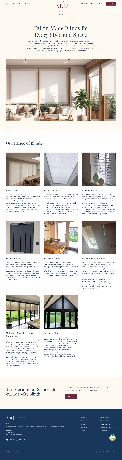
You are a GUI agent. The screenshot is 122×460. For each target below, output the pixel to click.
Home (8, 3)
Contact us (71, 396)
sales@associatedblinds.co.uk (15, 434)
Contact (111, 3)
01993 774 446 (10, 432)
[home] (61, 8)
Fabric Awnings (105, 424)
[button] (18, 3)
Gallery (83, 430)
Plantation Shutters (106, 421)
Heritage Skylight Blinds (108, 427)
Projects (93, 3)
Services (28, 3)
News (101, 3)
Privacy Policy (97, 452)
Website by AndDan (109, 452)
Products (84, 421)
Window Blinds (105, 417)
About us (84, 3)
